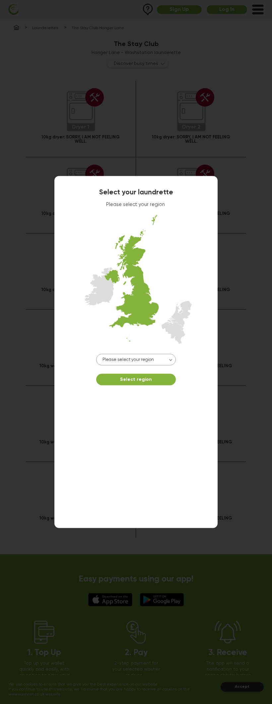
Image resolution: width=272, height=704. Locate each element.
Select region (136, 379)
